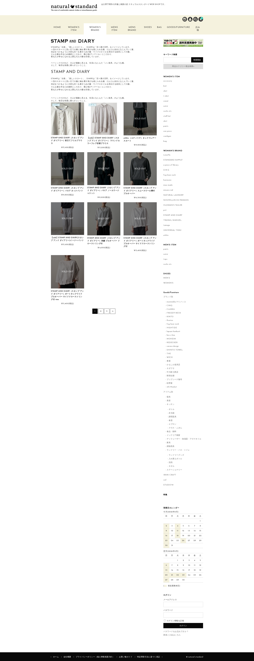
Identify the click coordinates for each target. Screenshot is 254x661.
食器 (171, 421)
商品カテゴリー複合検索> (183, 66)
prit (165, 210)
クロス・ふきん (175, 428)
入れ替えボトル (175, 459)
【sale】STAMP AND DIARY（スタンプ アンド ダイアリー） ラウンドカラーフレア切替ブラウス (103, 141)
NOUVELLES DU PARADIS (176, 200)
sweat (166, 101)
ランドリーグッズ (176, 455)
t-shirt (166, 96)
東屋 (169, 361)
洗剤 (171, 463)
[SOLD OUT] (140, 134)
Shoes (148, 27)
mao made (168, 185)
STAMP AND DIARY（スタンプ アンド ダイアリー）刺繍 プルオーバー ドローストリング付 (103, 241)
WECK (170, 357)
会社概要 (67, 657)
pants (165, 126)
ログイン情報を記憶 (175, 621)
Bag (159, 27)
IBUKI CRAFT (169, 475)
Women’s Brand (95, 28)
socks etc (167, 111)
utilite (166, 235)
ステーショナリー (174, 470)
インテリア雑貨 (173, 435)
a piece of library (170, 165)
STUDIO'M (168, 485)
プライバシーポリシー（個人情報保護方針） (95, 657)
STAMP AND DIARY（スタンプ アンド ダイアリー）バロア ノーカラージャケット (103, 190)
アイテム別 (168, 392)
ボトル (171, 409)
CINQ (169, 306)
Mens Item (114, 28)
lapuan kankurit (173, 331)
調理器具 (172, 417)
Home (57, 27)
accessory (167, 81)
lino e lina (171, 335)
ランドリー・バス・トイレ (178, 450)
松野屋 (170, 383)
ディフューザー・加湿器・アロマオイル (184, 439)
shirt (165, 91)
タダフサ (170, 368)
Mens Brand (132, 28)
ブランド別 (168, 297)
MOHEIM (171, 339)
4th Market (172, 387)
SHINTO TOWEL (175, 350)
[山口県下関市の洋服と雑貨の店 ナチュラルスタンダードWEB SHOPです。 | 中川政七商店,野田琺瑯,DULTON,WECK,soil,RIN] (74, 9)
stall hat (167, 116)
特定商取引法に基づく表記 (148, 657)
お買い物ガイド (125, 657)
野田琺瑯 (170, 376)
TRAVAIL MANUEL (172, 220)
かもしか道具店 (173, 365)
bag (165, 141)
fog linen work (169, 175)
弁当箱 (171, 413)
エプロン (172, 424)
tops (165, 259)
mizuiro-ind (168, 190)
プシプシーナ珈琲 (174, 380)
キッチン (170, 404)
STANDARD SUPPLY (173, 160)
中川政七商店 (172, 372)
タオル (171, 466)
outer (165, 106)
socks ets (167, 264)
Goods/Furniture (178, 27)
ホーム (56, 657)
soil (164, 480)
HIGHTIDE (172, 328)
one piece (167, 131)
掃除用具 (170, 446)
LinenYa (166, 155)
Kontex (170, 320)
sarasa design (173, 346)
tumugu (166, 225)
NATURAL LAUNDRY (173, 195)
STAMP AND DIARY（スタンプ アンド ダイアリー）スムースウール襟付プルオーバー (140, 191)
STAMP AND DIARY (172, 215)
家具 (169, 443)
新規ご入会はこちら (172, 635)
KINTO (170, 317)
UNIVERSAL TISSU (172, 230)
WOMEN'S (168, 283)
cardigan (167, 136)
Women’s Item (73, 28)
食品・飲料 (171, 432)
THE (169, 354)
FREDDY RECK (174, 313)
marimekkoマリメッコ (176, 302)
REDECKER (172, 343)
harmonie (167, 180)
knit (165, 86)
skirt (165, 121)
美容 (169, 401)
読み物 (198, 28)
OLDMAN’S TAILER (172, 205)
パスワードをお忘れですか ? (175, 632)
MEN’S (166, 278)
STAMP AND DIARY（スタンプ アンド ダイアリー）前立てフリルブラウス (67, 140)
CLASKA (171, 309)
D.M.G (166, 170)
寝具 (169, 397)
